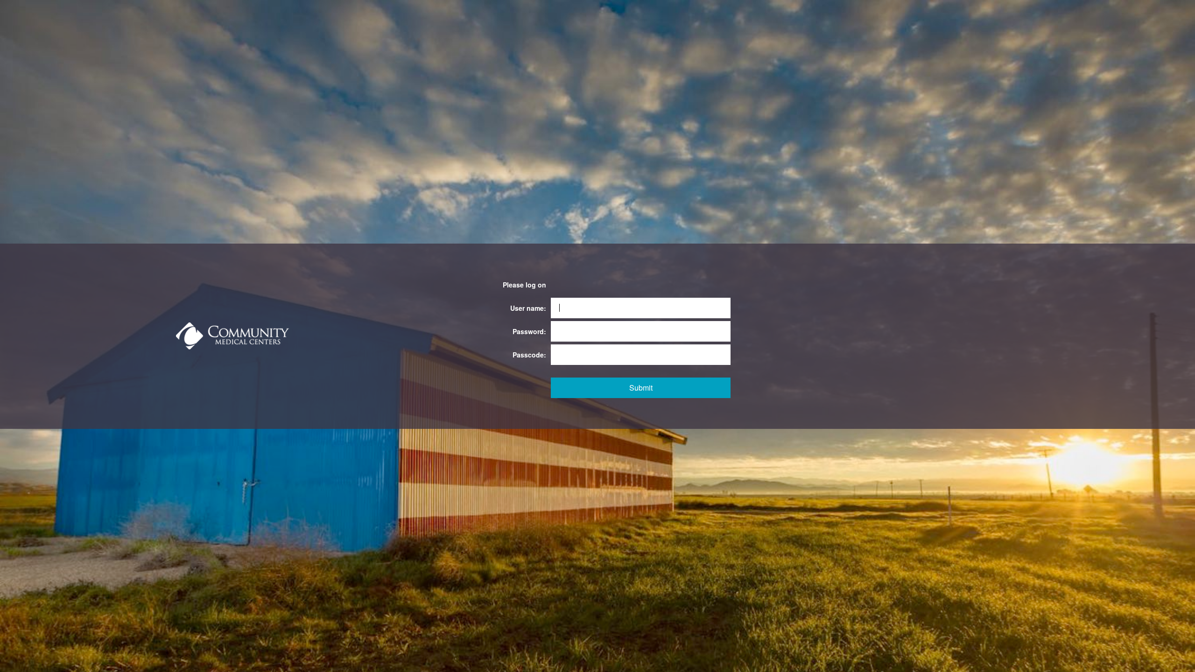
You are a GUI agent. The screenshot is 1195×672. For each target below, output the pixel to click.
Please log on (524, 284)
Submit (641, 387)
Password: (529, 331)
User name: (528, 308)
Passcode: (529, 354)
